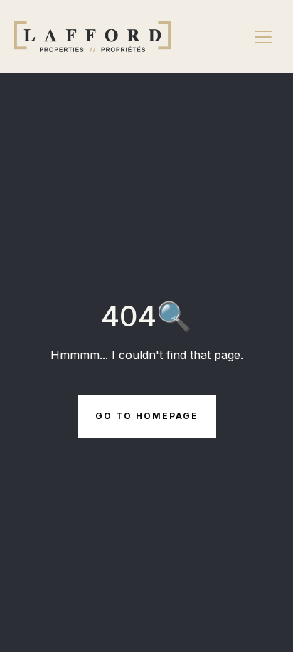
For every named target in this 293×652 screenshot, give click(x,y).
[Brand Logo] (92, 36)
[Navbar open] (263, 37)
